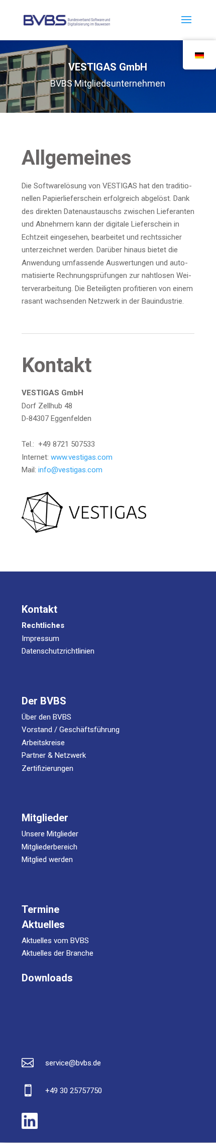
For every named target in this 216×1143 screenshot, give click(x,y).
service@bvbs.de (73, 1062)
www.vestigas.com (82, 457)
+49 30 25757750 (73, 1090)
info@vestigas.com (70, 469)
